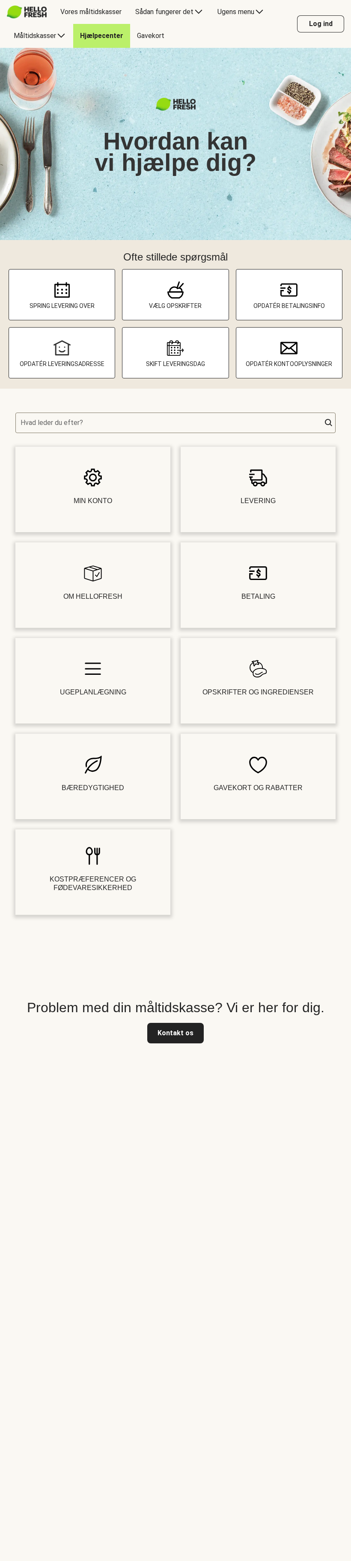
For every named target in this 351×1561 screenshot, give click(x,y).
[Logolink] (176, 108)
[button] (329, 423)
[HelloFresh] (27, 12)
